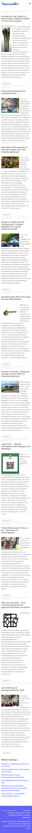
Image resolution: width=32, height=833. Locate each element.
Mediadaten (26, 817)
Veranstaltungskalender (18, 826)
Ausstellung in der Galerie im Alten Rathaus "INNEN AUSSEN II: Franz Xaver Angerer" (15, 18)
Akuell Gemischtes (6, 12)
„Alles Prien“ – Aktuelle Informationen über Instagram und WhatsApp (15, 446)
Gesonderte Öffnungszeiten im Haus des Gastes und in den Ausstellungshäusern (14, 149)
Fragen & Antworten (14, 824)
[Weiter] (20, 801)
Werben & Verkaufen (23, 815)
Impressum (6, 826)
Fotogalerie (12, 815)
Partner (27, 813)
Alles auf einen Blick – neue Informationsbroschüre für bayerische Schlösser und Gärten (15, 605)
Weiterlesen (6, 83)
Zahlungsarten (19, 813)
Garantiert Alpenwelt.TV (8, 821)
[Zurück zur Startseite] (10, 3)
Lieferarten (10, 813)
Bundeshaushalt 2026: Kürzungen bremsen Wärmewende (15, 297)
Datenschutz (26, 824)
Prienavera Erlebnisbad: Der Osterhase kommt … (13, 92)
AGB (28, 826)
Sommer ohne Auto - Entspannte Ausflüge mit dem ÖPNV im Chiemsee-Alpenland (15, 373)
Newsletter (26, 810)
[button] (30, 3)
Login (28, 828)
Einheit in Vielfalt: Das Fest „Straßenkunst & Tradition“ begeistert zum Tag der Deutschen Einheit (12, 225)
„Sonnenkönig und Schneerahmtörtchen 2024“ (13, 688)
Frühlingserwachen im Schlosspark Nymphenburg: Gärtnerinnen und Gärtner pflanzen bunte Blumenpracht (14, 788)
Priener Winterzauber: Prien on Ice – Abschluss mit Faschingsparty (14, 530)
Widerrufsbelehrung (24, 821)
